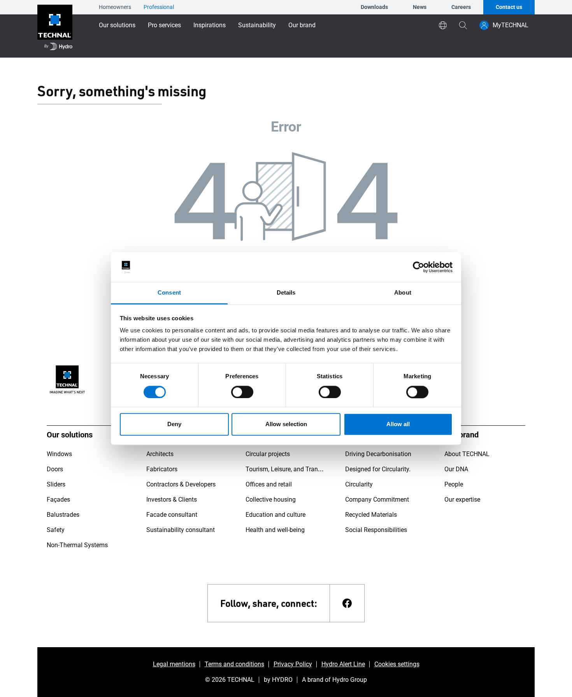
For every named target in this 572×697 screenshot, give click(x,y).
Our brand (302, 25)
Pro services (164, 25)
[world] (443, 25)
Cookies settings (396, 664)
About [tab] (402, 293)
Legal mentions (174, 664)
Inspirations (209, 25)
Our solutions (117, 25)
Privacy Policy (293, 664)
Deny (174, 424)
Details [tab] (286, 293)
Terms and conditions (234, 664)
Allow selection (286, 424)
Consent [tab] (169, 293)
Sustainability (257, 25)
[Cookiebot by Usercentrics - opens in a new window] (418, 267)
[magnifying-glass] (463, 25)
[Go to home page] (54, 29)
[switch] (242, 392)
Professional (159, 7)
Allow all (398, 424)
